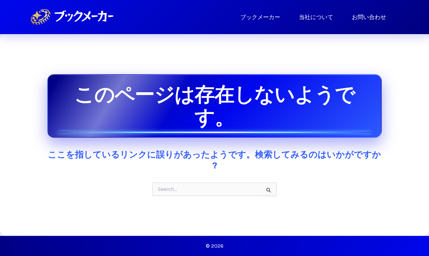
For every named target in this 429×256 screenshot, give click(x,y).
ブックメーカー (260, 17)
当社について (316, 17)
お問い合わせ (369, 17)
